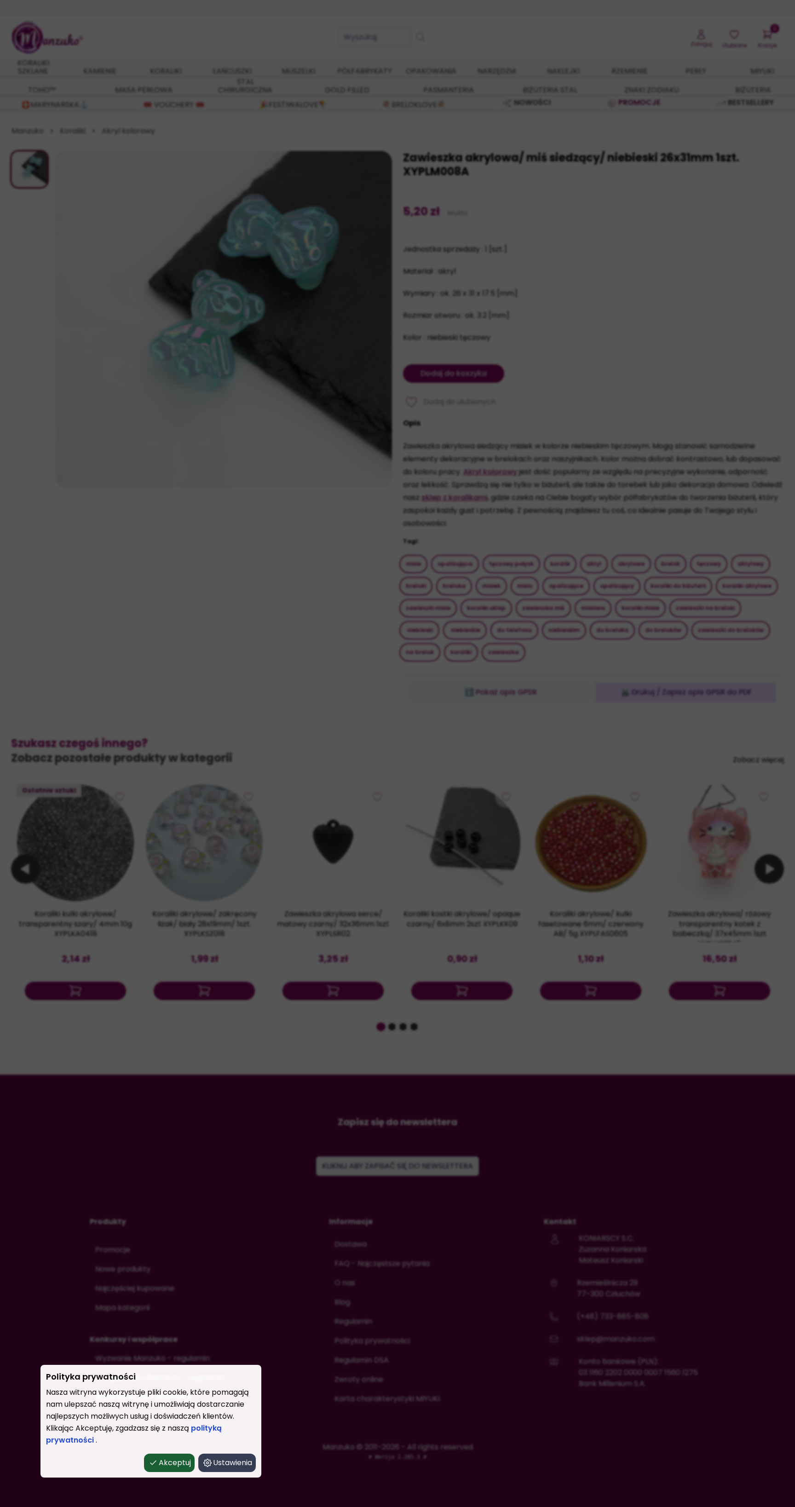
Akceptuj (175, 1462)
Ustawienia (232, 1462)
